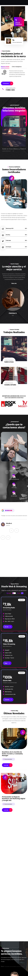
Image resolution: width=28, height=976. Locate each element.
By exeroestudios (8, 759)
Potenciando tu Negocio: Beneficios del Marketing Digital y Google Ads (13, 798)
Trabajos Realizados (8, 360)
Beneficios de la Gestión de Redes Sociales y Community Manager (12, 753)
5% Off (22, 593)
